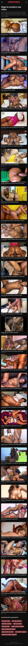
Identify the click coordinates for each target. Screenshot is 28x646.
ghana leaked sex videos (8, 629)
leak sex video (5, 626)
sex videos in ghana (20, 632)
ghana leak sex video (7, 632)
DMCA (16, 642)
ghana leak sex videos (18, 626)
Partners (12, 642)
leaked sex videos (6, 623)
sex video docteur (16, 621)
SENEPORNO (14, 2)
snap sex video (6, 621)
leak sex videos (17, 623)
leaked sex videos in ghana (9, 634)
